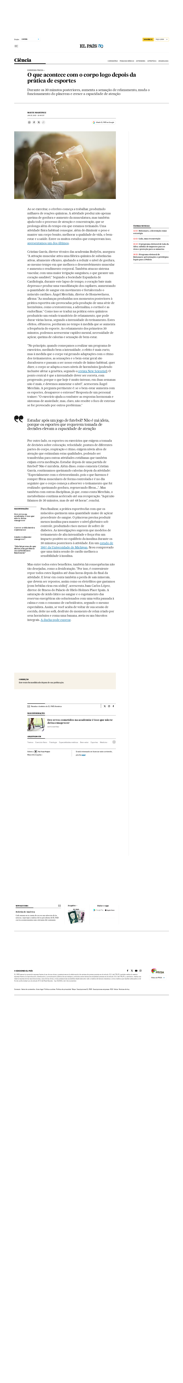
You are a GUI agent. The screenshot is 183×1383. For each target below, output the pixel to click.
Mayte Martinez (36, 112)
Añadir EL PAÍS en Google (105, 122)
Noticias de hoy (124, 989)
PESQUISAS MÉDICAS (127, 61)
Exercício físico (41, 742)
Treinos (30, 742)
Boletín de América (25, 912)
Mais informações (34, 755)
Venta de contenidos (28, 989)
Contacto (17, 989)
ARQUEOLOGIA (163, 61)
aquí (83, 755)
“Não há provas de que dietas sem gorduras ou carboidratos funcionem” (25, 550)
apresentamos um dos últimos (48, 243)
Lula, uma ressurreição (149, 238)
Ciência (22, 60)
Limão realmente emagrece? (22, 538)
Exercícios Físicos (35, 70)
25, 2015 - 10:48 (35, 115)
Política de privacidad (63, 989)
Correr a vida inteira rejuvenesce (24, 529)
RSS (111, 989)
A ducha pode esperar (56, 620)
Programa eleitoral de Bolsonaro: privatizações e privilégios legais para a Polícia (151, 257)
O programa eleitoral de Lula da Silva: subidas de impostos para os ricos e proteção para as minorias (151, 246)
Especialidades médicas (68, 742)
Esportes (94, 742)
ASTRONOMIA (140, 61)
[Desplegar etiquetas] (114, 742)
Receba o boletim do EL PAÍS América (46, 706)
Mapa (74, 989)
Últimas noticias (141, 226)
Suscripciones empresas (101, 989)
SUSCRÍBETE (148, 39)
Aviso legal (40, 989)
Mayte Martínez (53, 727)
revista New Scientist (92, 371)
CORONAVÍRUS (113, 61)
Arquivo (72, 906)
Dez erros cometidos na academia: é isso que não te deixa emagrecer (80, 721)
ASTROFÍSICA (151, 61)
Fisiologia (53, 742)
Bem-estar (84, 742)
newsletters (22, 906)
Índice (116, 989)
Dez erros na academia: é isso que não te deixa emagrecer (24, 517)
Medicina (103, 742)
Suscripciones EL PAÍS (84, 989)
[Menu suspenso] (16, 46)
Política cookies (49, 989)
